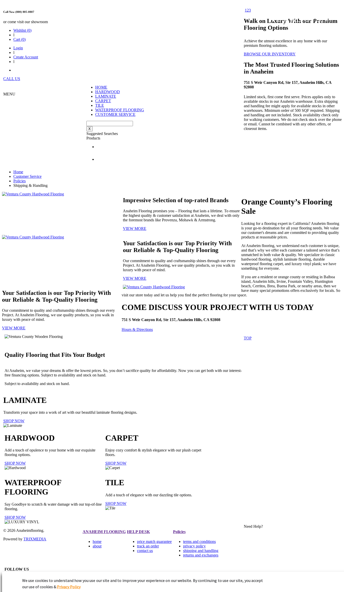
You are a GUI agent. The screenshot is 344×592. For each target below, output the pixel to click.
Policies (19, 181)
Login (18, 48)
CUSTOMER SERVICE (115, 114)
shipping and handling (200, 550)
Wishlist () (22, 30)
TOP (248, 338)
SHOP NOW (13, 421)
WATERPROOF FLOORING (119, 110)
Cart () (19, 39)
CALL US (11, 79)
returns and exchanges (200, 555)
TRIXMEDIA (34, 539)
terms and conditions (199, 541)
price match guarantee (154, 541)
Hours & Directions (137, 329)
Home (18, 172)
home (97, 541)
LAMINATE (105, 96)
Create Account (25, 57)
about (97, 546)
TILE (99, 105)
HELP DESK (138, 532)
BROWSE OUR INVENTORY (270, 54)
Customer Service (27, 176)
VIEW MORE (134, 228)
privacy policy (194, 546)
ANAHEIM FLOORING (104, 532)
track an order (148, 546)
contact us (145, 550)
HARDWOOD (107, 92)
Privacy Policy (69, 586)
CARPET (103, 101)
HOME (101, 87)
